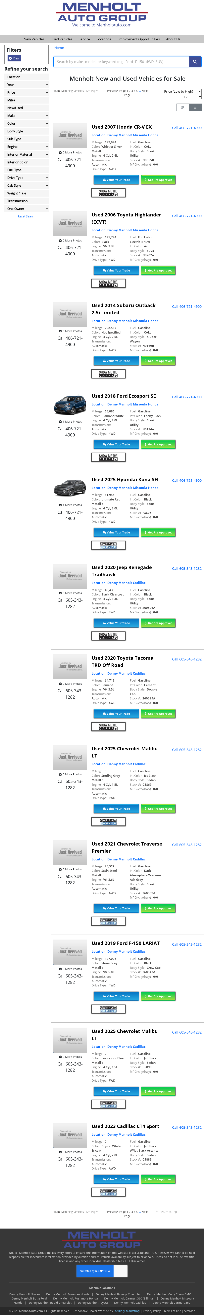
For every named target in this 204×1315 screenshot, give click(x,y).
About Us (173, 39)
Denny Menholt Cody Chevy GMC (169, 1294)
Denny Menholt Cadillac (130, 1302)
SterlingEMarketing (127, 1311)
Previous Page (116, 91)
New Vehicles (34, 39)
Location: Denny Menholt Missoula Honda (125, 135)
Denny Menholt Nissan (25, 1294)
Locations (103, 39)
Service (84, 39)
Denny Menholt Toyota (93, 1302)
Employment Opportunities (139, 39)
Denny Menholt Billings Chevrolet (118, 1294)
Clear (16, 58)
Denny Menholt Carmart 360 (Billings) (129, 1298)
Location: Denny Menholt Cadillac (118, 583)
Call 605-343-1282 (187, 568)
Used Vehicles (61, 39)
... (139, 91)
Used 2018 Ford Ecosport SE (124, 396)
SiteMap (189, 1311)
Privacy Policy (152, 1311)
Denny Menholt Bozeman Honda (68, 1294)
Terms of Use (172, 1311)
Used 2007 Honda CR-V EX (122, 126)
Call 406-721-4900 (187, 127)
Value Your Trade (118, 180)
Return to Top (168, 1212)
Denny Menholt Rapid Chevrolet (50, 1302)
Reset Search (26, 216)
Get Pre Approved (160, 180)
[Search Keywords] (195, 61)
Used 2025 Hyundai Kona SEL (126, 479)
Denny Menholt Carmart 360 (171, 1302)
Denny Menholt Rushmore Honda (76, 1298)
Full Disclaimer (135, 1261)
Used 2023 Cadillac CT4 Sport (125, 1126)
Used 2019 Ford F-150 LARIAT (126, 943)
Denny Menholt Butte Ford (30, 1298)
